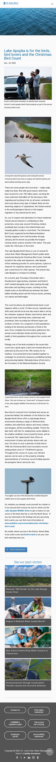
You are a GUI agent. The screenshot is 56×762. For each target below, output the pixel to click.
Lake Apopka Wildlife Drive (17, 511)
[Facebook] (17, 757)
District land (29, 534)
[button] (49, 751)
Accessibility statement (38, 735)
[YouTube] (25, 757)
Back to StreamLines (17, 550)
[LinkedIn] (29, 757)
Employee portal (15, 735)
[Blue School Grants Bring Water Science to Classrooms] (28, 637)
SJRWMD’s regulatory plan (15, 723)
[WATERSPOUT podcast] (38, 757)
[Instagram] (34, 757)
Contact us (15, 710)
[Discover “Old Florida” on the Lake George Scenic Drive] (28, 575)
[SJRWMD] (9, 3)
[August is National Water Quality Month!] (28, 607)
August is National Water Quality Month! (25, 621)
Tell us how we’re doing (39, 723)
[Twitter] (21, 757)
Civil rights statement (39, 711)
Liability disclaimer (32, 753)
